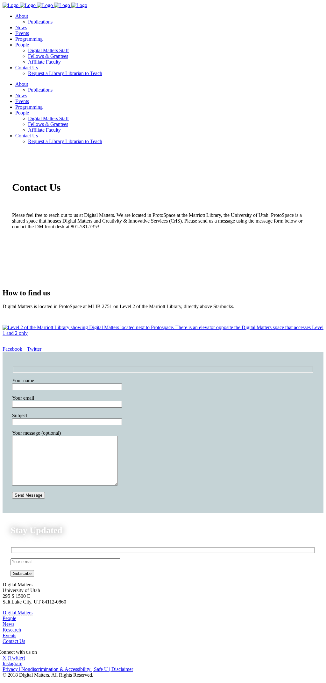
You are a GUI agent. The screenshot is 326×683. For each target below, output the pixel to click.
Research (12, 629)
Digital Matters (17, 612)
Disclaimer (122, 669)
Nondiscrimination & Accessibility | (57, 669)
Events (9, 635)
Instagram (12, 663)
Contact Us (14, 641)
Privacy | (12, 669)
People (9, 618)
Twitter (34, 349)
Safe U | (102, 669)
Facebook (12, 349)
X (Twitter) (14, 657)
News (8, 624)
